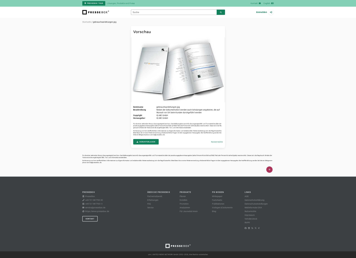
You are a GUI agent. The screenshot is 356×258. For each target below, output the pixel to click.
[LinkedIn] (249, 228)
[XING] (259, 228)
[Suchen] (221, 12)
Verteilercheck (251, 219)
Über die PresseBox (158, 192)
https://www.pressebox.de (97, 211)
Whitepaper (217, 196)
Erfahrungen (153, 200)
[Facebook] (246, 228)
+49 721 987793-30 (94, 200)
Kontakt (90, 219)
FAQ (149, 204)
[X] (256, 228)
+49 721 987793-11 (94, 204)
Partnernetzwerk (154, 196)
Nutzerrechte (217, 142)
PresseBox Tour (95, 3)
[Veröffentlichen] (269, 169)
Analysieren (185, 207)
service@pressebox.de (157, 134)
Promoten (184, 204)
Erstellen (183, 200)
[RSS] (252, 228)
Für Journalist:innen (189, 211)
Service (150, 207)
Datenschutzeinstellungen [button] (256, 204)
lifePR (247, 222)
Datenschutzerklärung (254, 200)
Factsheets (217, 200)
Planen (183, 196)
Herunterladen (147, 142)
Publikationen (218, 204)
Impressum (250, 215)
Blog (214, 211)
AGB (247, 196)
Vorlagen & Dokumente (222, 207)
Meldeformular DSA (253, 207)
